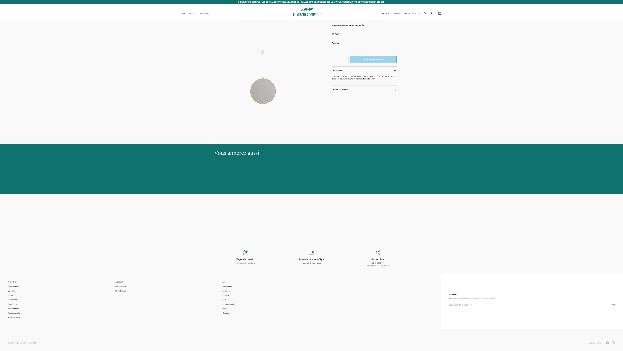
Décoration (12, 300)
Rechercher (227, 286)
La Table (11, 291)
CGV (224, 300)
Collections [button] (12, 282)
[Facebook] (607, 342)
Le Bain (11, 295)
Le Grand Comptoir (24, 343)
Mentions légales (229, 304)
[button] (191, 12)
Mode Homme (13, 309)
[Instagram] (613, 342)
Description (337, 71)
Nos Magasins (121, 286)
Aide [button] (224, 282)
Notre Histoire (120, 291)
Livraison (226, 291)
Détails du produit (340, 89)
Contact (225, 313)
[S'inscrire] (612, 304)
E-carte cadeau (14, 317)
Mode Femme (13, 304)
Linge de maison (14, 286)
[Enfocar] (263, 81)
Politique (225, 309)
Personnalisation (14, 313)
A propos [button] (119, 282)
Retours (225, 295)
